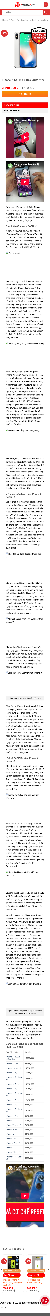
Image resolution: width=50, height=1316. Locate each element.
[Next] (48, 1275)
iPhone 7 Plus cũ (13, 1152)
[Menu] (46, 4)
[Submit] (45, 12)
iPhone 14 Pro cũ (13, 1064)
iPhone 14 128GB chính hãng (13, 1058)
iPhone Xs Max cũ (13, 1125)
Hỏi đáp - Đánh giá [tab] (12, 110)
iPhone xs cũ (11, 1130)
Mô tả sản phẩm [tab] (11, 105)
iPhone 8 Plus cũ (13, 1143)
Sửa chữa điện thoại (20, 20)
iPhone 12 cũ (11, 1105)
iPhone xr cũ (11, 1134)
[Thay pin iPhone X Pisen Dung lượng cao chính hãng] (13, 1267)
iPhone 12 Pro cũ (13, 1100)
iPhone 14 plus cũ (13, 1068)
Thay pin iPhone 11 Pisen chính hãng (35, 1281)
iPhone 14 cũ (11, 1073)
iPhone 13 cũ (11, 1089)
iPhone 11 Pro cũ (13, 1116)
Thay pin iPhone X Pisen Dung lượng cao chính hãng (12, 1283)
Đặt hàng (25, 94)
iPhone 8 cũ (11, 1148)
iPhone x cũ (11, 1139)
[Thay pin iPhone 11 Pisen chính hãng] (37, 1267)
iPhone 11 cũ (11, 1121)
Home (5, 20)
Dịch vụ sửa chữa (40, 20)
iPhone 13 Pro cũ (13, 1084)
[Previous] (2, 1275)
